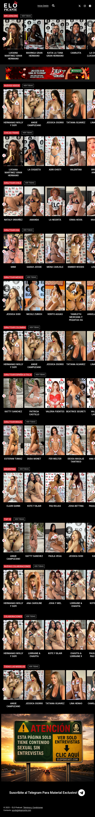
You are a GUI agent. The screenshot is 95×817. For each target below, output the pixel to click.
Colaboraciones (13, 616)
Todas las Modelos (14, 666)
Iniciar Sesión (43, 6)
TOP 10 (7, 519)
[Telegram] (90, 6)
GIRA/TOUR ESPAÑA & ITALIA (18, 374)
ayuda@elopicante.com (21, 810)
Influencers (11, 16)
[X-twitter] (79, 6)
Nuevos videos (12, 85)
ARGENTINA (10, 469)
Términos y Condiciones (33, 807)
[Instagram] (84, 6)
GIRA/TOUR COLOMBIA (15, 327)
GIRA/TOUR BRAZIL (13, 422)
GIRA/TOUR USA (11, 230)
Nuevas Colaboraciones (17, 566)
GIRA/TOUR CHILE (12, 183)
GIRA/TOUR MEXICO (13, 277)
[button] (4, 38)
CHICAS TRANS (11, 133)
